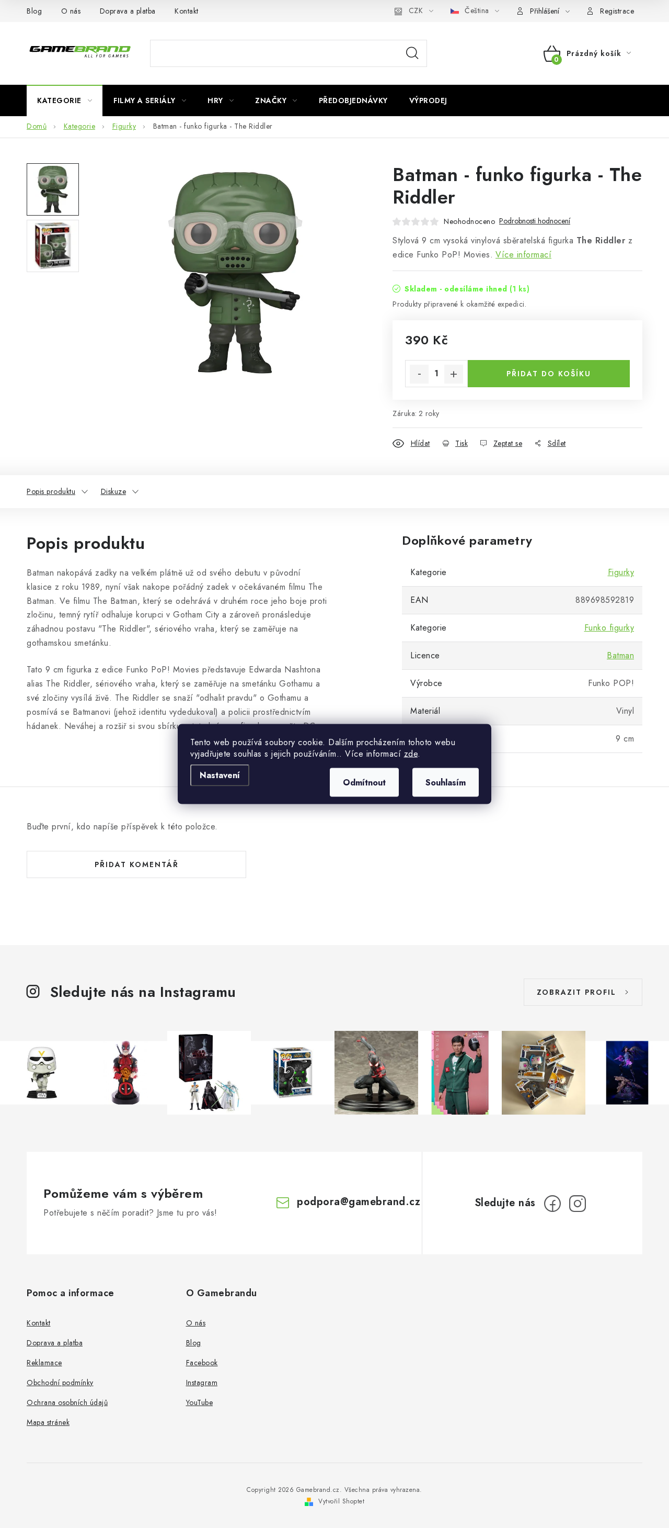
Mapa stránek (48, 1422)
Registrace (617, 11)
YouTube (199, 1402)
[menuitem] (64, 100)
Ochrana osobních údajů (67, 1402)
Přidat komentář (137, 864)
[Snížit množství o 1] (419, 374)
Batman (620, 655)
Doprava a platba (128, 11)
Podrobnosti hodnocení (534, 221)
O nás (71, 11)
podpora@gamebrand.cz (358, 1201)
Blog (34, 11)
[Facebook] (552, 1203)
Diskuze (113, 491)
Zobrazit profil (576, 992)
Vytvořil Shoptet (341, 1501)
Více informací (523, 255)
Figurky (621, 572)
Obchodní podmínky (60, 1382)
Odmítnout (364, 783)
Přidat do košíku (548, 373)
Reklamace (44, 1362)
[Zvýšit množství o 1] (453, 374)
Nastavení (220, 775)
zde (411, 754)
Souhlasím (445, 783)
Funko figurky (609, 628)
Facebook (202, 1362)
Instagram (202, 1382)
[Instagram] (577, 1203)
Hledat (412, 53)
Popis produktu (51, 491)
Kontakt (187, 11)
